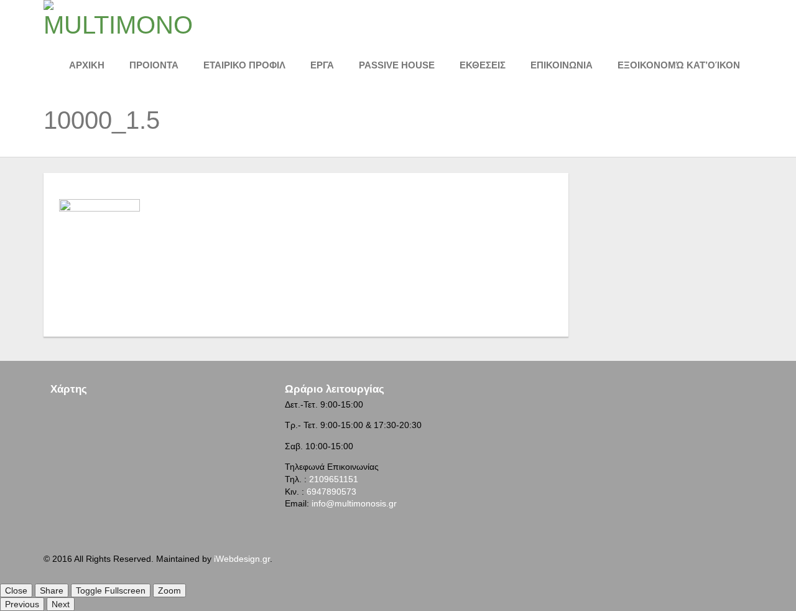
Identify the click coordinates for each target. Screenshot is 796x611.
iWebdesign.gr (242, 559)
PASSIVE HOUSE (397, 65)
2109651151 (333, 479)
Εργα (322, 65)
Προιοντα (153, 65)
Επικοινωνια (561, 65)
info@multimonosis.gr (354, 503)
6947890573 (331, 492)
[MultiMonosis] (118, 18)
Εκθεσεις (483, 65)
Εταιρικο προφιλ (244, 65)
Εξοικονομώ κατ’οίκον (679, 65)
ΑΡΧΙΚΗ (86, 65)
